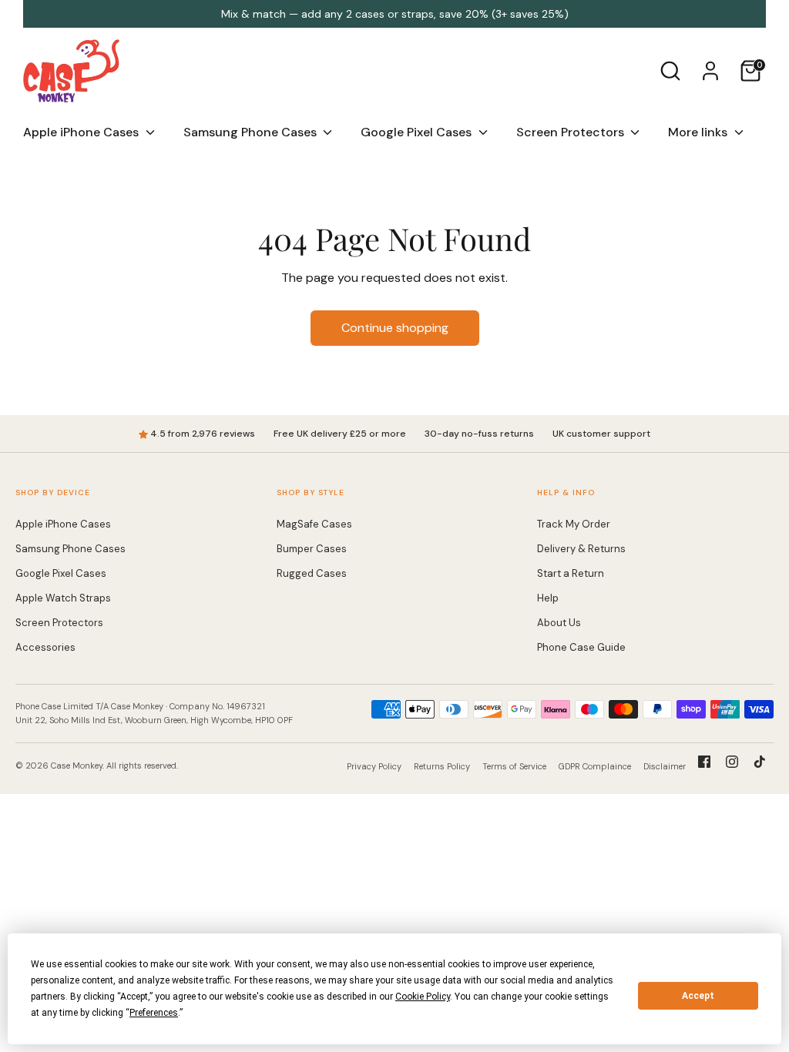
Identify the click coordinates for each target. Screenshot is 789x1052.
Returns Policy (442, 766)
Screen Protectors (571, 132)
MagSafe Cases (314, 524)
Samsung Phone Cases (251, 132)
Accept (698, 995)
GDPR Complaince (595, 766)
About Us (559, 622)
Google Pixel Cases (418, 132)
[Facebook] (704, 761)
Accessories (45, 647)
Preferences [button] (153, 1012)
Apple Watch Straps (63, 598)
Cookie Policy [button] (422, 996)
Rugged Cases (312, 573)
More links (699, 132)
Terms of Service (514, 766)
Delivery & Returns (581, 548)
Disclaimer (664, 766)
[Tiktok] (760, 761)
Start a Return (570, 573)
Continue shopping (394, 328)
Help (548, 598)
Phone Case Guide (581, 647)
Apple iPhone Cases (82, 132)
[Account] (710, 70)
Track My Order (573, 524)
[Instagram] (732, 761)
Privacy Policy (374, 766)
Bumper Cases (312, 548)
